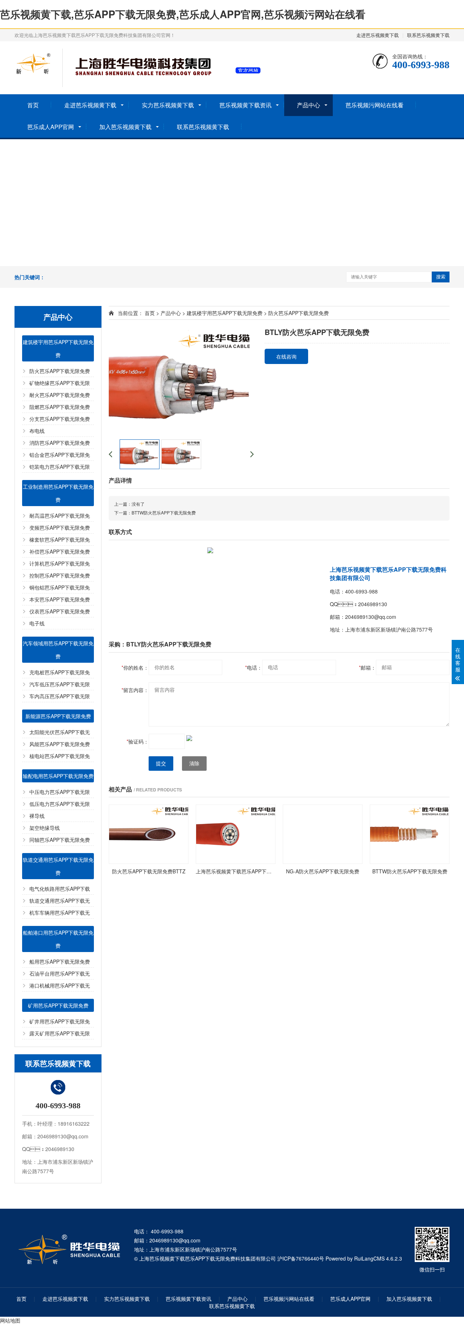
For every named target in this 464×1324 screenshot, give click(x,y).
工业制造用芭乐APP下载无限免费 (58, 493)
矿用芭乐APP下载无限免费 (58, 1005)
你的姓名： (135, 667)
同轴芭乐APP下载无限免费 (59, 839)
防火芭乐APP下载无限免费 (59, 371)
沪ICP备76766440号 (300, 1258)
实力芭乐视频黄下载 (168, 105)
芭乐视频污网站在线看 (374, 105)
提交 (161, 763)
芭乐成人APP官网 (50, 127)
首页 (33, 105)
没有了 (138, 504)
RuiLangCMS (369, 1258)
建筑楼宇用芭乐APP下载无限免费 (58, 348)
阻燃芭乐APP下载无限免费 (59, 406)
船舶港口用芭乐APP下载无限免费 (58, 939)
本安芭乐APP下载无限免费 (59, 599)
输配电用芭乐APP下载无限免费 (58, 775)
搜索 (441, 277)
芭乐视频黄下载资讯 (245, 105)
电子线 (37, 623)
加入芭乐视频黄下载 (125, 127)
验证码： (138, 741)
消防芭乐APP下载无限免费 (59, 442)
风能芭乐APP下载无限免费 (59, 744)
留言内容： (135, 690)
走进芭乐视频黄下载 (377, 35)
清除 (194, 763)
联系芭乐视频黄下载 (428, 35)
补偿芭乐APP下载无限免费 (59, 551)
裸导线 (37, 815)
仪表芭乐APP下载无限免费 (59, 611)
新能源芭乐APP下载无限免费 (58, 716)
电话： (253, 667)
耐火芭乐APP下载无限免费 (59, 394)
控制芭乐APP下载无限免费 (59, 575)
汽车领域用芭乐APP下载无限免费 (58, 650)
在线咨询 (286, 356)
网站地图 (10, 1320)
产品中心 (308, 105)
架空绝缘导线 (44, 827)
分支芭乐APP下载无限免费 (59, 418)
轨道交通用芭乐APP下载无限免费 (58, 866)
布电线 (37, 430)
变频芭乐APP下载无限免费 (59, 527)
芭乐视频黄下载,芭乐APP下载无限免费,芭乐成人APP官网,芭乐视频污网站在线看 (182, 14)
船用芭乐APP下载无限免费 (59, 961)
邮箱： (367, 667)
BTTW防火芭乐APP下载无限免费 (164, 512)
